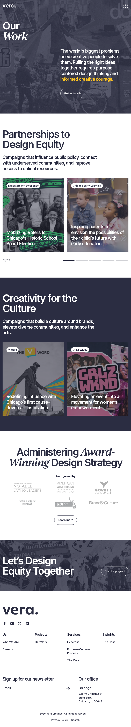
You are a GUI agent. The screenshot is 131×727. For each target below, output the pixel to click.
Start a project (115, 571)
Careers (8, 649)
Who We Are (11, 642)
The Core (73, 660)
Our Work (41, 642)
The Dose (109, 642)
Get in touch (72, 93)
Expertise (73, 642)
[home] (9, 6)
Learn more (65, 520)
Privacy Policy (59, 719)
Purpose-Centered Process (79, 651)
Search (75, 719)
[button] (125, 6)
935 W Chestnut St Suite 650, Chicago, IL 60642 (90, 697)
